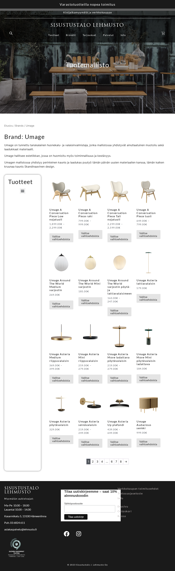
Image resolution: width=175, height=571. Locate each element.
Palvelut (108, 35)
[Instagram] (78, 533)
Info (123, 35)
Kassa (122, 516)
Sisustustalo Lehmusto (87, 25)
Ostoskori (125, 511)
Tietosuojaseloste (130, 493)
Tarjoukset (89, 35)
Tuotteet (53, 35)
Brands (19, 125)
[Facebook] (66, 533)
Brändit (71, 35)
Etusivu (8, 125)
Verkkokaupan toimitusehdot (138, 488)
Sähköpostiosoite (73, 503)
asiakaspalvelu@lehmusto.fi (20, 529)
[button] (22, 191)
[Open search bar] (11, 33)
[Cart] (163, 33)
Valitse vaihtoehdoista (61, 238)
